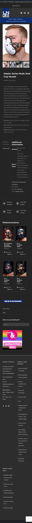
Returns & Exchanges (21, 392)
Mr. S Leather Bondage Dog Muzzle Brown (8, 246)
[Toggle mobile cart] (21, 13)
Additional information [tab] (6, 143)
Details (10, 254)
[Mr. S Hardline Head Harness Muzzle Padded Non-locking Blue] (21, 233)
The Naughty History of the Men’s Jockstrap (22, 432)
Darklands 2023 (8, 497)
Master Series (19, 191)
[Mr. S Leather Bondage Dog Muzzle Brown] (8, 233)
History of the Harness (22, 424)
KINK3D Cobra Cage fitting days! (9, 492)
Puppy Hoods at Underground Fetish (22, 408)
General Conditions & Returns (22, 384)
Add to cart (8, 252)
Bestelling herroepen (21, 460)
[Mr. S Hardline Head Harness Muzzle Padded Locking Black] (21, 268)
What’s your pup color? (8, 485)
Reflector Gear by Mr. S (8, 502)
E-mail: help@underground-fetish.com (8, 384)
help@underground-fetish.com (23, 1)
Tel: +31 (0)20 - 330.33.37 (7, 1)
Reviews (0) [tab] (6, 148)
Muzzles (19, 189)
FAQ (19, 401)
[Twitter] (6, 406)
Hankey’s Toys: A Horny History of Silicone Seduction (22, 442)
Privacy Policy (22, 397)
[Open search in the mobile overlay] (24, 13)
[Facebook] (3, 406)
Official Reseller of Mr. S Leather (22, 376)
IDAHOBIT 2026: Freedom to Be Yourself (8, 477)
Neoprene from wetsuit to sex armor (22, 452)
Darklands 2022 (8, 508)
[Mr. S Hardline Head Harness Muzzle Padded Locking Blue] (8, 268)
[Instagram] (8, 406)
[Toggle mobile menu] (28, 13)
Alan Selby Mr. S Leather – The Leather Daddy (22, 416)
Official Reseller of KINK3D (22, 370)
